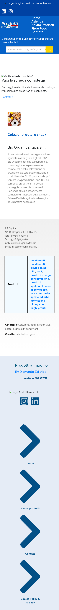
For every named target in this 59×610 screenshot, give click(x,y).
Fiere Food (39, 28)
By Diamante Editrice (30, 372)
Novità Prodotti (42, 25)
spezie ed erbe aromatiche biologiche (40, 301)
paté (39, 271)
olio (33, 271)
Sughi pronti (38, 308)
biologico (30, 334)
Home (35, 18)
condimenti (38, 260)
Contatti (37, 32)
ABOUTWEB (41, 378)
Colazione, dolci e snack (31, 324)
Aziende (37, 21)
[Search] (49, 49)
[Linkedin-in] (35, 401)
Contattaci (7, 97)
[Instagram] (24, 401)
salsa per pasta (40, 293)
